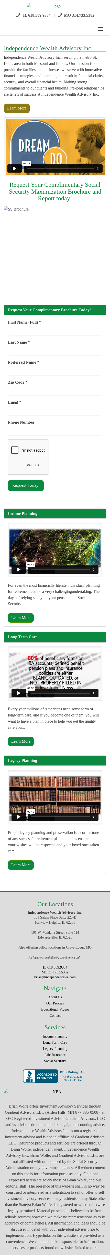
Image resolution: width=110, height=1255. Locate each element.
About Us (55, 997)
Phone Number (21, 422)
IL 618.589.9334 (37, 15)
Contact (55, 1016)
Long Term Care (55, 1042)
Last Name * (19, 342)
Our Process (55, 1003)
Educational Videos (55, 1009)
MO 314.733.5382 (79, 15)
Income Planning (55, 1036)
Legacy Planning (55, 1049)
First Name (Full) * (24, 322)
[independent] (55, 6)
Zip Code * (17, 382)
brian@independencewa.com (55, 977)
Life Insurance (55, 1055)
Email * (14, 402)
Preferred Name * (23, 362)
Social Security (55, 1061)
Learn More (16, 108)
